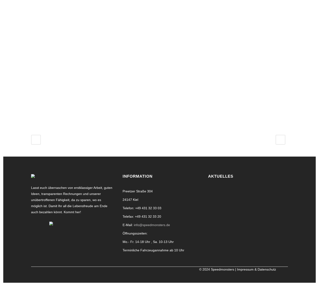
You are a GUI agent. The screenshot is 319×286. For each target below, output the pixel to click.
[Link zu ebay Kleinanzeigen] (51, 223)
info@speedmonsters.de (152, 225)
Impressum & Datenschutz (256, 269)
